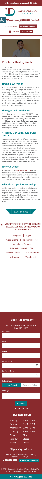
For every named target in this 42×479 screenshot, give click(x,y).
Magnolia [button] (17, 235)
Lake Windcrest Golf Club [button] (22, 248)
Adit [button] (35, 471)
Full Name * (6, 331)
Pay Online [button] (26, 31)
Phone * (5, 351)
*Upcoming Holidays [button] (21, 449)
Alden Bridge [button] (12, 239)
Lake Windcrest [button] (32, 252)
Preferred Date (8, 361)
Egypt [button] (29, 235)
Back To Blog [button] (21, 212)
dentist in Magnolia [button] (23, 170)
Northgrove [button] (14, 257)
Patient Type (7, 381)
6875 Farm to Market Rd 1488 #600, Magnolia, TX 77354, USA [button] (21, 456)
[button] (3, 20)
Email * (5, 341)
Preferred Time (8, 371)
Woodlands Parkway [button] (22, 244)
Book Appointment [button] (28, 26)
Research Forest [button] (30, 239)
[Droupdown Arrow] (37, 375)
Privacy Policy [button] (30, 469)
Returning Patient (30, 385)
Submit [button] (21, 403)
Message (5, 391)
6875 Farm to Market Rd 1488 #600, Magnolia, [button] (22, 21)
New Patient (12, 385)
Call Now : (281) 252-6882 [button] (21, 477)
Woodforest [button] (30, 257)
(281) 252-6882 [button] (12, 26)
